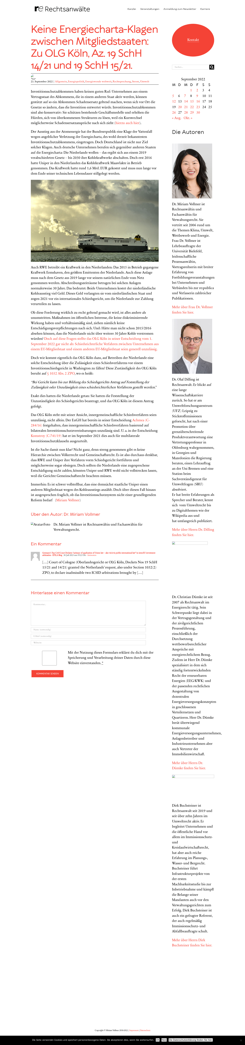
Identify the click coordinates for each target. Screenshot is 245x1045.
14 (186, 101)
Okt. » (188, 118)
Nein (164, 1040)
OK (157, 1040)
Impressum (133, 1031)
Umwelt (144, 81)
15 (192, 101)
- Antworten (91, 555)
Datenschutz (145, 1031)
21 (186, 107)
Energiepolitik (76, 81)
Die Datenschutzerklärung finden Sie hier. (190, 1040)
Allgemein (61, 81)
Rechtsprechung (122, 81)
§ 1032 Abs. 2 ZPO (61, 374)
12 (174, 101)
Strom (135, 81)
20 (180, 107)
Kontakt (193, 40)
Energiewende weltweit (98, 81)
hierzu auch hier (127, 123)
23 (198, 107)
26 (174, 113)
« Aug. (176, 118)
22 (192, 107)
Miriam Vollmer (68, 500)
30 (198, 113)
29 (192, 113)
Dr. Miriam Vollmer (82, 514)
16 (198, 101)
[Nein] (240, 1040)
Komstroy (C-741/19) (46, 436)
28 (186, 113)
